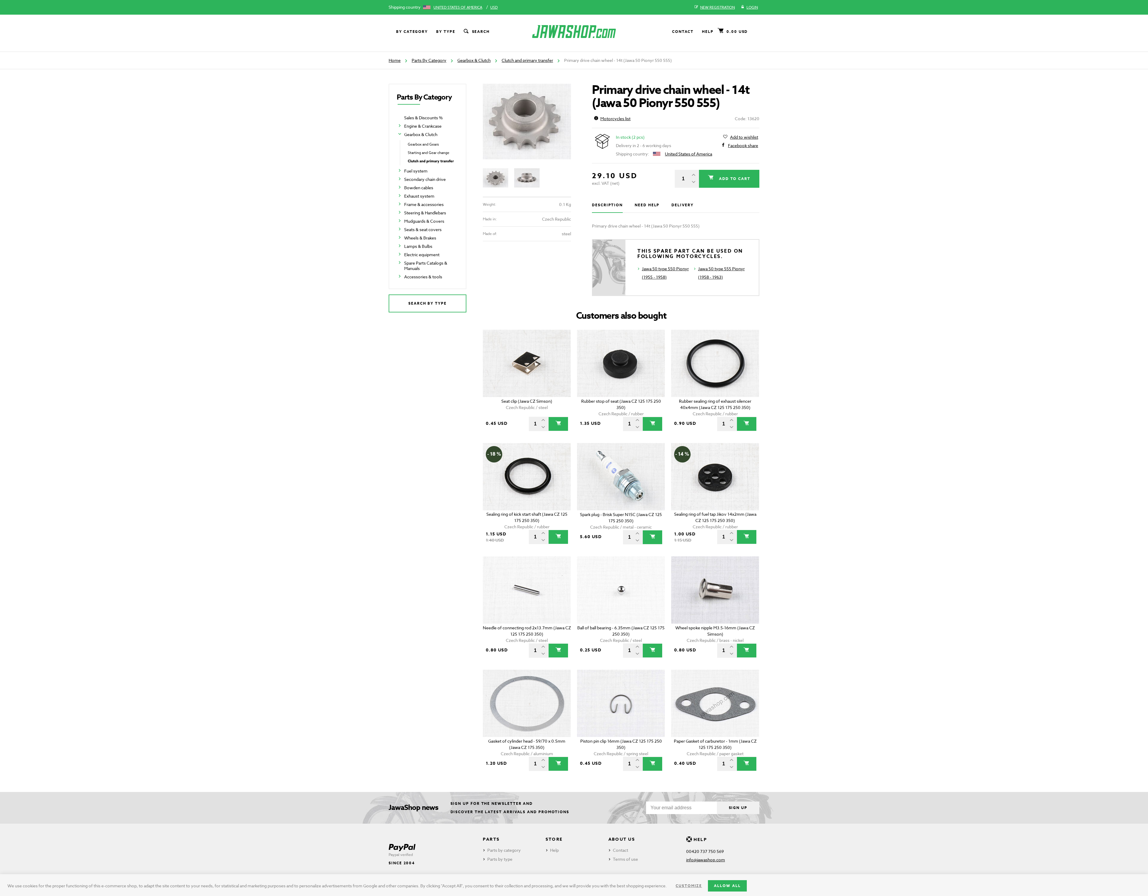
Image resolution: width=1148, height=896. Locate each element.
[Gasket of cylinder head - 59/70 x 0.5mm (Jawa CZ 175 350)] (527, 703)
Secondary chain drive (425, 179)
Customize (689, 885)
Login (752, 7)
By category (412, 31)
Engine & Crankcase (423, 126)
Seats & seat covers (423, 229)
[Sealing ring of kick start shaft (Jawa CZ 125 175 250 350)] (527, 476)
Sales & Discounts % (423, 117)
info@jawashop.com (705, 860)
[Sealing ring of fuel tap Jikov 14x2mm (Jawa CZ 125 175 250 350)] (715, 476)
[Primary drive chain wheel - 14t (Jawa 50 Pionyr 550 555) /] (527, 121)
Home (395, 60)
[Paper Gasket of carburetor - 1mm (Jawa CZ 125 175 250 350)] (715, 703)
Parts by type (499, 859)
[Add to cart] (558, 424)
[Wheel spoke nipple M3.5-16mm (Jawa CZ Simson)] (715, 590)
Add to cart (734, 178)
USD (494, 7)
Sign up (738, 807)
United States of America (457, 7)
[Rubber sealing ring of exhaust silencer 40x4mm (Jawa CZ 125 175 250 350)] (715, 363)
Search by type (427, 303)
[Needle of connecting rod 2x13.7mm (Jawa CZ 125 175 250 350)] (527, 590)
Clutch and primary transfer (527, 60)
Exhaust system (419, 196)
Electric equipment (421, 254)
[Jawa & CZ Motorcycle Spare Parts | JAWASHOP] (574, 31)
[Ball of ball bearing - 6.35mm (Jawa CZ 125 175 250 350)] (621, 590)
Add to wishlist (744, 137)
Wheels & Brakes (420, 238)
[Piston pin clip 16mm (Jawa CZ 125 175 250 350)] (621, 703)
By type (445, 31)
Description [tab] (607, 204)
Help (708, 31)
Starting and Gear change (428, 152)
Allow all (727, 885)
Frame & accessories (424, 204)
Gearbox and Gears (423, 144)
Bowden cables (418, 187)
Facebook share (743, 145)
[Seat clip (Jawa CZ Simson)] (527, 363)
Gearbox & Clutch (474, 60)
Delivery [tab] (682, 204)
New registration (717, 7)
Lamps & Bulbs (418, 246)
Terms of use (625, 859)
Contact (683, 31)
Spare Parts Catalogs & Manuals (425, 265)
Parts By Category (429, 60)
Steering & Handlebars (425, 213)
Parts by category (504, 850)
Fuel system (416, 171)
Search (481, 31)
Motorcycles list (615, 118)
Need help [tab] (647, 204)
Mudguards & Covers (424, 221)
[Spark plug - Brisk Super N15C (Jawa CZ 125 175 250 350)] (621, 476)
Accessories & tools (423, 277)
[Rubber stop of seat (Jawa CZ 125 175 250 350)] (621, 363)
